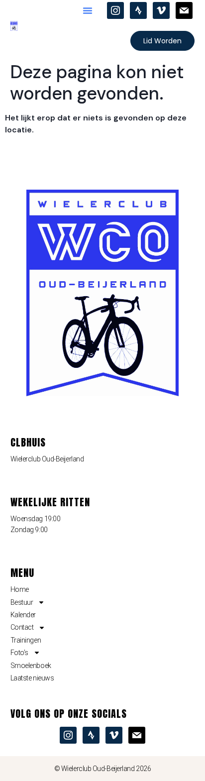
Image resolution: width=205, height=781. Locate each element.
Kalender (23, 615)
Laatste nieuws (32, 678)
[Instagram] (115, 10)
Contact (22, 627)
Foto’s (19, 653)
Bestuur (21, 602)
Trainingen (25, 640)
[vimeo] (161, 10)
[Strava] (138, 10)
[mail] (184, 10)
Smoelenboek (30, 665)
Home (19, 589)
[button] (87, 10)
